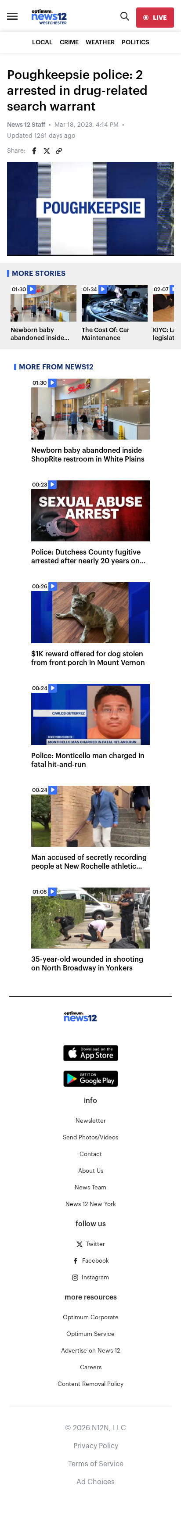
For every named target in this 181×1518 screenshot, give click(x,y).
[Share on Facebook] (34, 150)
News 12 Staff (26, 125)
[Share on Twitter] (46, 150)
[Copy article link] (58, 150)
